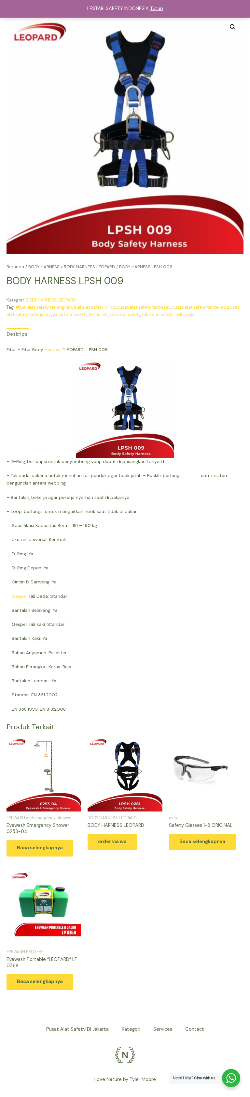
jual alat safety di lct (94, 307)
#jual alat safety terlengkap (44, 307)
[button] (233, 27)
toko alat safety (124, 314)
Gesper (19, 596)
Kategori (131, 1029)
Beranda (15, 267)
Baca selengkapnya (40, 848)
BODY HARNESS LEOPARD (89, 267)
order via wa (112, 842)
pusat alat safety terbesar (143, 307)
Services (162, 1029)
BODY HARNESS (44, 267)
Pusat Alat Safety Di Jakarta (77, 1029)
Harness (53, 349)
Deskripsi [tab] (18, 334)
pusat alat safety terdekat (198, 307)
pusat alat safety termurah (80, 314)
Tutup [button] (156, 9)
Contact (194, 1029)
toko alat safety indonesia (168, 314)
